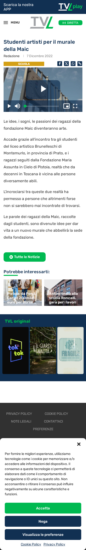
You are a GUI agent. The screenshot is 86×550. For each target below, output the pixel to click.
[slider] (42, 106)
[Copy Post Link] (79, 63)
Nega (43, 521)
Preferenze (43, 429)
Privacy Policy (54, 544)
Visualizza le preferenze (43, 534)
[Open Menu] (6, 22)
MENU (13, 22)
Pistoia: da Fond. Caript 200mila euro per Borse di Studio (22, 297)
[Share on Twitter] (66, 63)
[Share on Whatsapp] (73, 63)
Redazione (12, 56)
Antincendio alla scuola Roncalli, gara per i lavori (63, 297)
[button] (78, 444)
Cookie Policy (31, 544)
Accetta (43, 508)
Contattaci (53, 421)
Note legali (21, 421)
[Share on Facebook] (59, 63)
